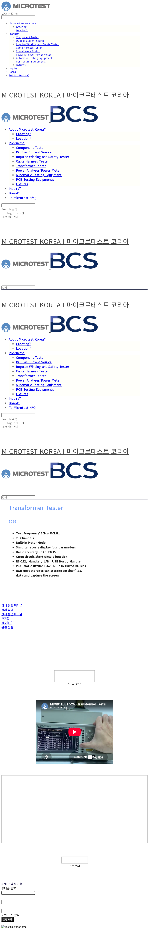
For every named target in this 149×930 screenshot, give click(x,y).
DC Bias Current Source (30, 40)
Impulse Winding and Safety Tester (37, 44)
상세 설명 (7, 609)
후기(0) (6, 618)
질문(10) (6, 623)
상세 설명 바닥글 (11, 614)
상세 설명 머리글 (11, 605)
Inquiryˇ (14, 68)
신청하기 (7, 919)
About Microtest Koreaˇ (23, 23)
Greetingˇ (22, 27)
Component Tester (27, 37)
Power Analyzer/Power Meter (33, 54)
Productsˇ (15, 34)
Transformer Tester (28, 51)
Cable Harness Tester (29, 47)
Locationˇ (22, 30)
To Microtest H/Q (19, 75)
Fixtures (21, 65)
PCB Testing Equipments (31, 61)
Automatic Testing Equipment (34, 58)
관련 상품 (7, 627)
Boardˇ (13, 72)
